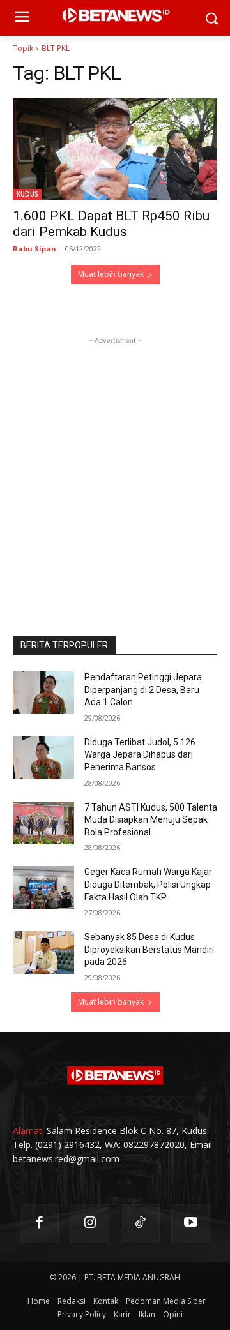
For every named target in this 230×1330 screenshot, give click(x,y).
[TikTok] (140, 1223)
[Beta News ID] (115, 1075)
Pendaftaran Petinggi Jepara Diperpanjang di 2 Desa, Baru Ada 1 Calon (143, 689)
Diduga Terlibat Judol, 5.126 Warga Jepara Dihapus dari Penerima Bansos (139, 754)
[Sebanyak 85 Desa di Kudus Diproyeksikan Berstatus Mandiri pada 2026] (43, 952)
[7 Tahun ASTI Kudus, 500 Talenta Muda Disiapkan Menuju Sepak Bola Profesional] (43, 823)
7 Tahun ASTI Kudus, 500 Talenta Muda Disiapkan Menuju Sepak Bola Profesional (150, 819)
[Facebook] (39, 1223)
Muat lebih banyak (111, 274)
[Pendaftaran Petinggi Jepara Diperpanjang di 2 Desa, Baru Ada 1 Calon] (43, 692)
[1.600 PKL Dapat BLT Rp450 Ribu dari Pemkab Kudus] (115, 149)
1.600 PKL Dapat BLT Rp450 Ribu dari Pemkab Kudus (111, 223)
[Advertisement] (115, 462)
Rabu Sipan (34, 248)
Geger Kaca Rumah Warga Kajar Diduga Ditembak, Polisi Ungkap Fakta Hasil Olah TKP (148, 884)
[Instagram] (89, 1223)
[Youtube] (190, 1223)
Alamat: (28, 1131)
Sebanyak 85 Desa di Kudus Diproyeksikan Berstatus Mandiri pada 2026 (149, 949)
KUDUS (27, 194)
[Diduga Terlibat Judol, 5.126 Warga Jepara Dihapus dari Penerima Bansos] (43, 757)
